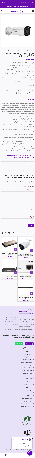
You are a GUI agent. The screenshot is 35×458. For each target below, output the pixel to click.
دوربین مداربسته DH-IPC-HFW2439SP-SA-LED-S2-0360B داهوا (25, 256)
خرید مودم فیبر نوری (27, 398)
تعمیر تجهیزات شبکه (27, 373)
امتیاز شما (31, 186)
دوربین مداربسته (26, 50)
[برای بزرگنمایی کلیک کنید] (30, 44)
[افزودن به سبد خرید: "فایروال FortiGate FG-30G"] (31, 272)
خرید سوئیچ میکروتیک (26, 404)
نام (32, 210)
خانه (32, 50)
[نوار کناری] (33, 139)
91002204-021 (13, 336)
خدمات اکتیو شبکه (27, 357)
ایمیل (32, 217)
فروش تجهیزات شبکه (28, 2)
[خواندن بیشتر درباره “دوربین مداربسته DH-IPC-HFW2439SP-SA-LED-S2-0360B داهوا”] (31, 250)
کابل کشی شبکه (28, 365)
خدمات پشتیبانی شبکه (26, 362)
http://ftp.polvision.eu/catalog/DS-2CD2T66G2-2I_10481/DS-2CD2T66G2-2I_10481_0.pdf (20, 157)
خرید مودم (29, 393)
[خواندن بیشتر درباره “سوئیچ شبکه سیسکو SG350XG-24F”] (31, 293)
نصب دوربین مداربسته (26, 370)
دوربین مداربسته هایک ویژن (14, 50)
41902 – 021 (21, 336)
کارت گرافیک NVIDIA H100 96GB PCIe (9, 253)
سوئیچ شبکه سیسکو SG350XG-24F (25, 297)
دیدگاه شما (30, 190)
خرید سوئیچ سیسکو (27, 401)
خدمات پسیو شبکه (27, 359)
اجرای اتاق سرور (28, 354)
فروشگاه (4, 90)
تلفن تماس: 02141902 (23, 6)
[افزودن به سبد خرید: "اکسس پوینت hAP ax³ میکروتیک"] (15, 272)
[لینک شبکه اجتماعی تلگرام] (17, 93)
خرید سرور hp (28, 387)
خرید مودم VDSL (28, 395)
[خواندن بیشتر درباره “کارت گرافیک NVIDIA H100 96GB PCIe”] (15, 249)
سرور (22, 2)
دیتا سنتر (12, 2)
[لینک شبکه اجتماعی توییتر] (23, 93)
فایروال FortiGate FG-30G (25, 276)
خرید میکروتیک (28, 385)
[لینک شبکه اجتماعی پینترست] (21, 93)
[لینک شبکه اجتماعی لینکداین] (19, 93)
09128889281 (27, 338)
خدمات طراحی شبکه (27, 368)
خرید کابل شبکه (28, 390)
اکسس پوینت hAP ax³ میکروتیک (9, 276)
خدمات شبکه (17, 2)
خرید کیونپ (29, 382)
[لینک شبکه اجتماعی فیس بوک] (25, 93)
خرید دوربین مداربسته (26, 406)
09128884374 (10, 6)
